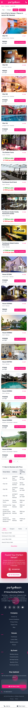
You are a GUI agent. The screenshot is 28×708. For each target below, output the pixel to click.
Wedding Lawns (14, 642)
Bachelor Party (14, 662)
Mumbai (7, 6)
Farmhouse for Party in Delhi (8, 536)
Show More (14, 546)
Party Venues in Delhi (7, 532)
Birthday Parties (14, 659)
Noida (20, 528)
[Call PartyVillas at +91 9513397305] (26, 2)
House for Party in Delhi (7, 542)
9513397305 (16, 569)
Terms (16, 698)
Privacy (12, 698)
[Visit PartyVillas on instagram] (9, 607)
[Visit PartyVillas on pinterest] (18, 607)
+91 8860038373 (7, 691)
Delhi (4, 528)
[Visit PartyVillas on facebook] (5, 607)
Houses (14, 644)
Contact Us (14, 616)
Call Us (8, 706)
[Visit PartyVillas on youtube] (22, 607)
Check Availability (20, 42)
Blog (14, 627)
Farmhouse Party (14, 665)
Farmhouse (14, 636)
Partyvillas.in (11, 696)
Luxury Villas (14, 639)
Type (3, 9)
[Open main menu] (2, 2)
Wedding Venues (14, 654)
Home (2, 6)
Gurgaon (12, 528)
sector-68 (13, 6)
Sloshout (11, 599)
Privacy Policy (14, 622)
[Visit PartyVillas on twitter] (14, 607)
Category (9, 9)
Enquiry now (14, 624)
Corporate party (14, 657)
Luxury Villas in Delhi (6, 539)
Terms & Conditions (14, 619)
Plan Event (22, 706)
